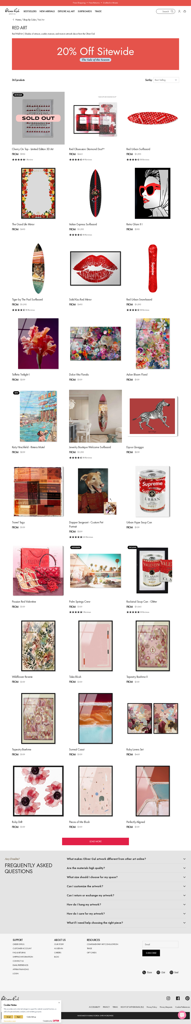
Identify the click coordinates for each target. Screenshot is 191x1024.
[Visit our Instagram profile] (168, 998)
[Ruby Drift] (38, 791)
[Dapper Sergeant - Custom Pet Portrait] (95, 491)
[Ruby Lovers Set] (152, 718)
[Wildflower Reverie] (38, 645)
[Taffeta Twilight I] (38, 343)
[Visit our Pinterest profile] (187, 998)
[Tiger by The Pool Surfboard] (38, 268)
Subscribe (151, 952)
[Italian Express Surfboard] (95, 193)
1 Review (29, 159)
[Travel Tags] (38, 491)
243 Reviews (88, 537)
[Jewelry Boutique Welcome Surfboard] (95, 416)
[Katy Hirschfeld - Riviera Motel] (38, 416)
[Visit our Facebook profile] (177, 998)
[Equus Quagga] (152, 416)
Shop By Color (29, 19)
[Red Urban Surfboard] (152, 118)
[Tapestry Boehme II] (152, 645)
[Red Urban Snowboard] (152, 268)
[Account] (179, 11)
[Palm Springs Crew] (95, 570)
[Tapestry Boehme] (38, 718)
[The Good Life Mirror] (38, 193)
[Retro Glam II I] (152, 193)
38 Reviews (144, 159)
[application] (182, 1015)
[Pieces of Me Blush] (95, 791)
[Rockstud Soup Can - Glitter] (152, 570)
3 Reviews (87, 612)
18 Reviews (144, 612)
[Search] (172, 11)
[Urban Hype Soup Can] (152, 491)
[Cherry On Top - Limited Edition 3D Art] (38, 118)
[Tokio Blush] (95, 645)
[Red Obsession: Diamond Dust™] (95, 118)
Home (18, 19)
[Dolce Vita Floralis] (95, 343)
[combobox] (165, 11)
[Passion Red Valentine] (38, 570)
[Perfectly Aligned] (152, 791)
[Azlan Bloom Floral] (152, 343)
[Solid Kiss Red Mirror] (95, 268)
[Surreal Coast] (95, 718)
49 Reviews (87, 159)
